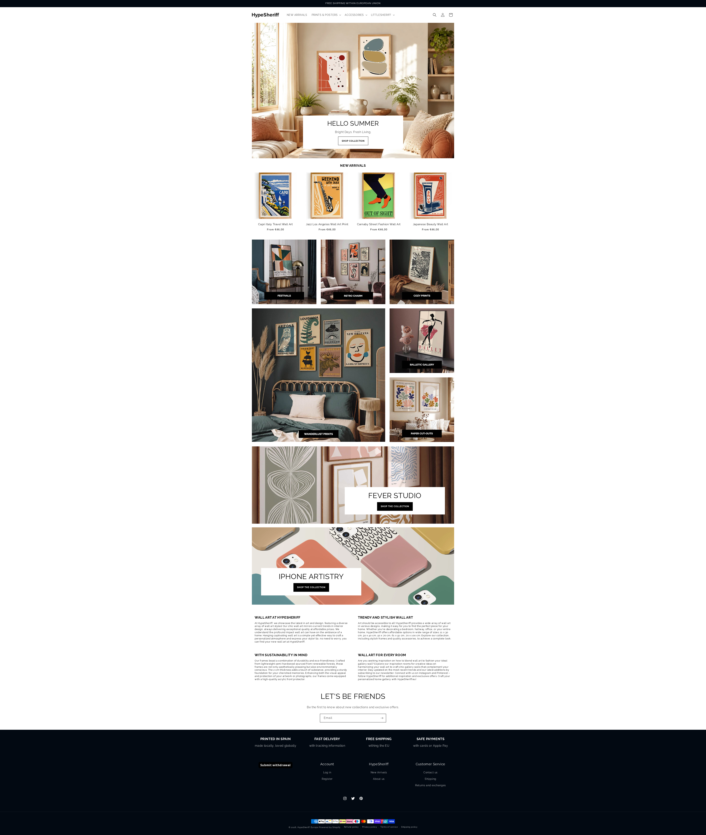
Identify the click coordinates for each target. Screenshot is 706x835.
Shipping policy (409, 827)
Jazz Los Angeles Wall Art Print (327, 224)
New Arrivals (379, 772)
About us (379, 778)
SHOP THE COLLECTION (395, 506)
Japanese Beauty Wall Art (430, 224)
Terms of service (389, 827)
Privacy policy (369, 827)
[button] (326, 15)
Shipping (430, 778)
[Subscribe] (382, 718)
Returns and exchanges (430, 785)
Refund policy (351, 827)
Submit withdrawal (275, 765)
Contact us (430, 772)
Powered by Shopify (329, 827)
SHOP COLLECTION (353, 141)
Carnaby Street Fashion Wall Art (379, 224)
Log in (327, 772)
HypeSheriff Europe (307, 827)
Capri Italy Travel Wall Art (275, 224)
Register (327, 778)
